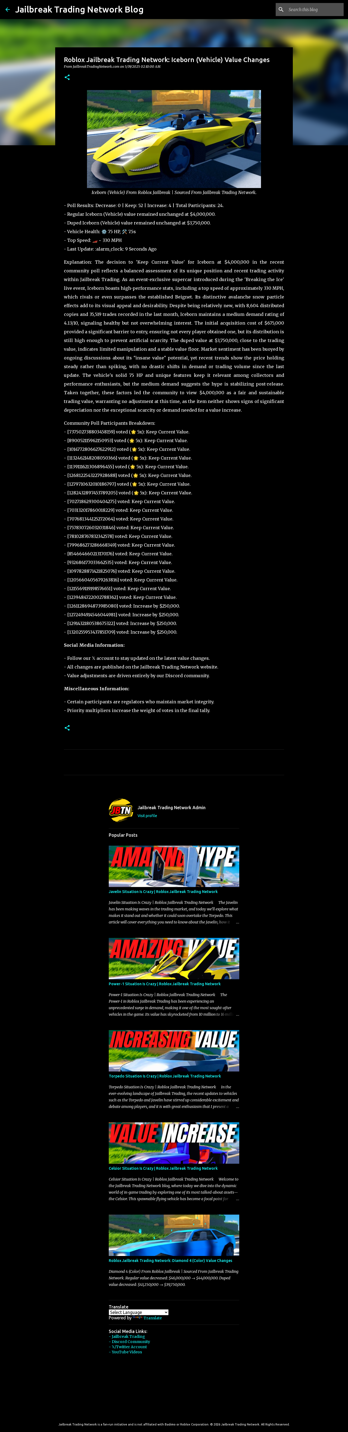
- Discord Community (129, 1341)
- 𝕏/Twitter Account (128, 1346)
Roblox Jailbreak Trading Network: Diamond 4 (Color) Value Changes (170, 1260)
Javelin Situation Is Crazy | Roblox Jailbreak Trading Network (163, 891)
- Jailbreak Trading (127, 1336)
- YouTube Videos (125, 1352)
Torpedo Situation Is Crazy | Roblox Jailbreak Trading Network (165, 1076)
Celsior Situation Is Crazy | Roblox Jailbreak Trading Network (163, 1168)
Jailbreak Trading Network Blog (79, 9)
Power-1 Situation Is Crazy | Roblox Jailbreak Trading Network (165, 984)
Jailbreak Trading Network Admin (172, 807)
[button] (67, 77)
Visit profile (147, 816)
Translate (153, 1318)
